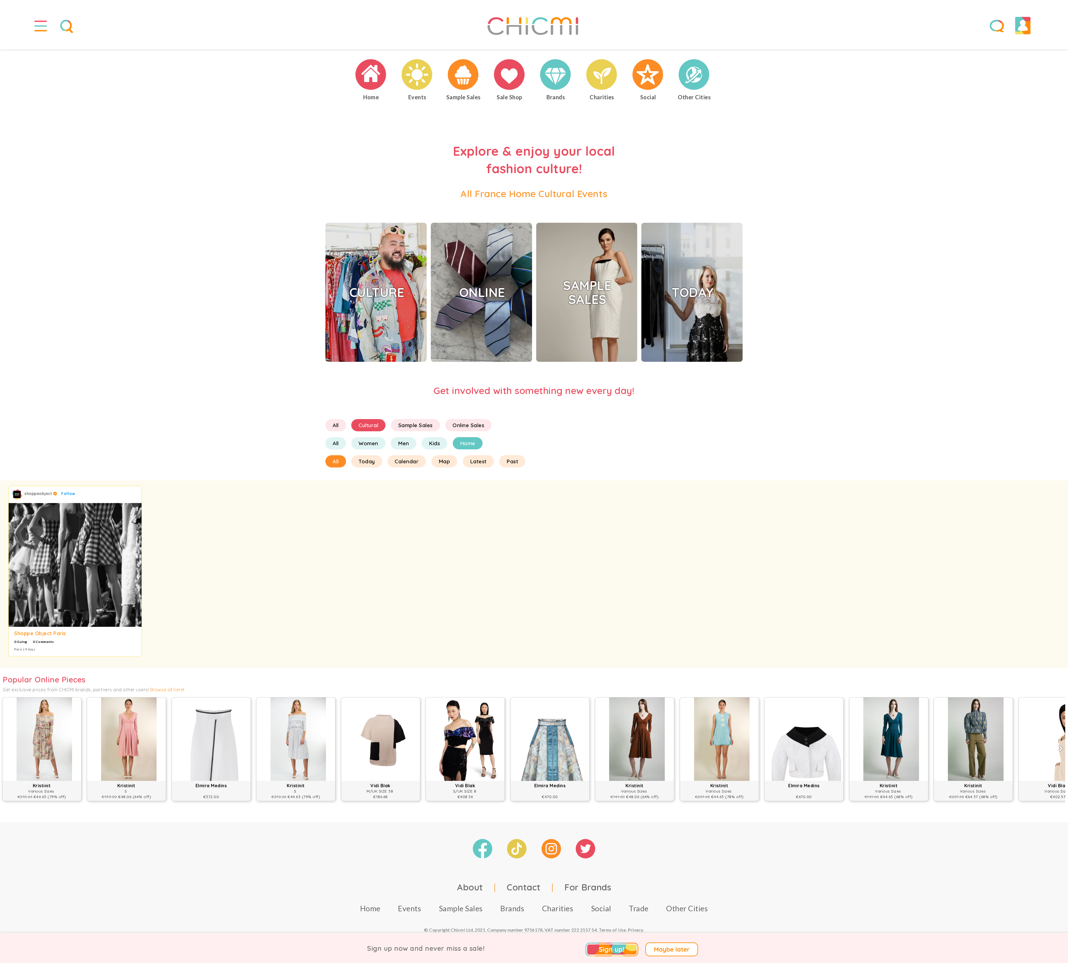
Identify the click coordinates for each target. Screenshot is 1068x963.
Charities (557, 908)
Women (368, 443)
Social (601, 908)
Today (367, 461)
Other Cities (687, 908)
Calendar (407, 461)
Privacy (635, 929)
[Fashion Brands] (555, 74)
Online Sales (468, 425)
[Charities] (602, 74)
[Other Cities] (694, 74)
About (470, 887)
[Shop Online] (509, 74)
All (336, 425)
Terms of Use (612, 929)
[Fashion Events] (417, 74)
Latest (478, 461)
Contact (524, 887)
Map (444, 461)
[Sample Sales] (463, 74)
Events (409, 908)
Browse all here (167, 689)
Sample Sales (415, 425)
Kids (434, 443)
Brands (512, 908)
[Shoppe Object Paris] (75, 565)
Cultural (368, 425)
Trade (639, 908)
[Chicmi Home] (371, 74)
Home (467, 443)
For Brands (587, 887)
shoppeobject (38, 493)
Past (512, 461)
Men (403, 443)
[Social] (648, 74)
